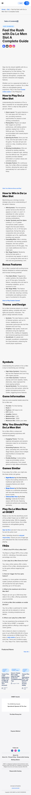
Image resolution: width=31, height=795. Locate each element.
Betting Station (15, 759)
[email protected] (15, 788)
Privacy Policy (12, 757)
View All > (26, 651)
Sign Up (27, 3)
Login (20, 3)
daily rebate (11, 637)
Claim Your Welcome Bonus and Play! (11, 188)
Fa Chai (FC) (10, 26)
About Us (4, 757)
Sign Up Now (6, 530)
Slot (8, 9)
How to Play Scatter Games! (11, 300)
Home (3, 9)
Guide (4, 671)
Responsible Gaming (23, 757)
